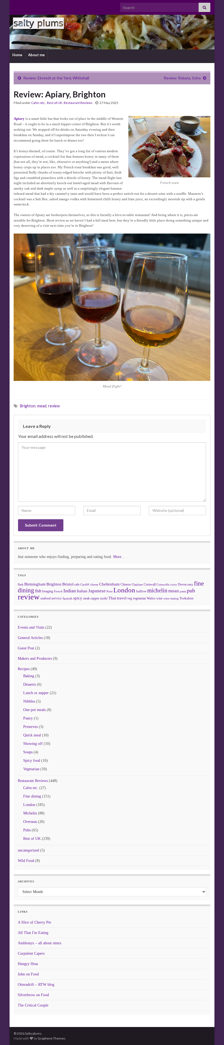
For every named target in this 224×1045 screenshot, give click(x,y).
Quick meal (32, 735)
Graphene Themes (51, 1038)
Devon (182, 584)
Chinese (125, 584)
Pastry (28, 718)
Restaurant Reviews (78, 103)
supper (94, 598)
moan (173, 590)
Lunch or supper (36, 693)
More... (119, 557)
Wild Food (26, 861)
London (124, 590)
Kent (110, 591)
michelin (157, 590)
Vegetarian (31, 769)
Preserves (30, 727)
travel (121, 598)
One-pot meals (34, 710)
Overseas (30, 822)
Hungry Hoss (28, 964)
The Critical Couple (33, 1005)
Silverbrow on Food (33, 995)
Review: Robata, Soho (182, 78)
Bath (20, 584)
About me (36, 55)
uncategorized (28, 850)
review (54, 406)
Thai (112, 598)
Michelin (30, 813)
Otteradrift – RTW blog (36, 985)
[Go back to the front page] (112, 32)
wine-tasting (171, 598)
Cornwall (150, 584)
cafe (76, 584)
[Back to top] (212, 1033)
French (58, 591)
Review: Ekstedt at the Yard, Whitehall (56, 78)
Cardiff (84, 584)
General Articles (30, 638)
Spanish (67, 598)
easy (190, 584)
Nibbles (29, 701)
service (56, 598)
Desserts (29, 684)
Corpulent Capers (31, 953)
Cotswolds (163, 584)
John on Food (28, 974)
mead (41, 406)
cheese (94, 584)
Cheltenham (109, 584)
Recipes (24, 669)
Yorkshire (186, 598)
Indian (69, 590)
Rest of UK (54, 103)
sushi (104, 598)
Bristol (67, 584)
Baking (28, 676)
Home (17, 55)
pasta (183, 591)
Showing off (33, 744)
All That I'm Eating (33, 933)
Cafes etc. (38, 103)
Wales (151, 598)
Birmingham (35, 584)
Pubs (27, 830)
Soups (28, 752)
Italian (82, 591)
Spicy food (31, 761)
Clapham (137, 584)
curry (173, 584)
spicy (77, 598)
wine (159, 598)
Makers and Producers (35, 658)
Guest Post (26, 648)
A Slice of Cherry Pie (34, 922)
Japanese (97, 590)
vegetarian (139, 598)
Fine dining (32, 796)
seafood (45, 598)
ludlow (141, 591)
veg (129, 598)
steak (86, 598)
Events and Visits (31, 627)
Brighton (28, 406)
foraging (47, 591)
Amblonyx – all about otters (39, 943)
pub (191, 590)
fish (38, 591)
